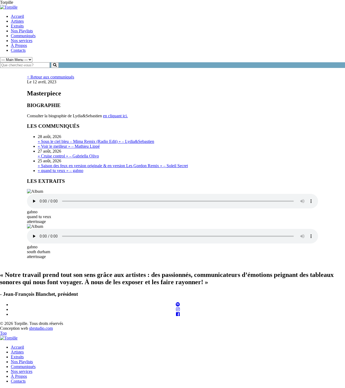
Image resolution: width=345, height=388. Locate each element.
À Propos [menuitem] (19, 376)
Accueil (17, 16)
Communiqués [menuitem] (23, 366)
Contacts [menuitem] (18, 381)
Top (3, 333)
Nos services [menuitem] (21, 371)
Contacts (18, 50)
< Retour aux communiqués (50, 77)
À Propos (19, 45)
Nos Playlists (22, 31)
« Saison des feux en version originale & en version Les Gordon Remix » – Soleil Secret (113, 165)
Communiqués (23, 35)
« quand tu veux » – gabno (60, 170)
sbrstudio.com (41, 328)
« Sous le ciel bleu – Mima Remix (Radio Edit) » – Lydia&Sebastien (96, 141)
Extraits (17, 26)
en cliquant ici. (115, 116)
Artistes (17, 21)
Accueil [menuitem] (17, 347)
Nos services (21, 40)
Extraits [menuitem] (17, 357)
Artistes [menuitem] (17, 352)
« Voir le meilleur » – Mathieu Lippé (69, 146)
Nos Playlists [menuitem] (22, 361)
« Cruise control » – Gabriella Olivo (68, 156)
